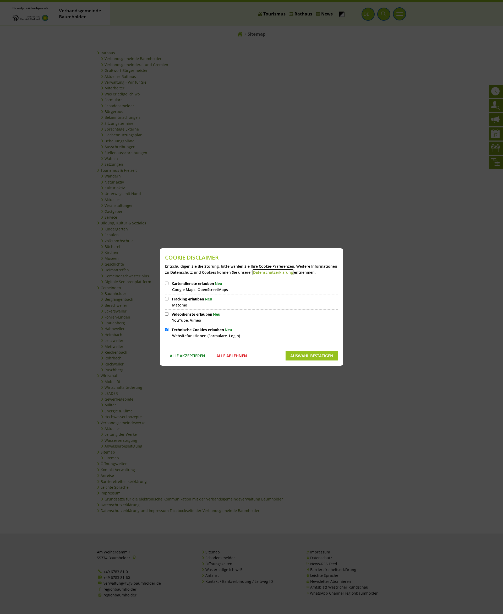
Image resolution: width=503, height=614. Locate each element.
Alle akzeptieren (187, 355)
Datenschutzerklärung (273, 272)
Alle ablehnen (231, 355)
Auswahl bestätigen (311, 355)
